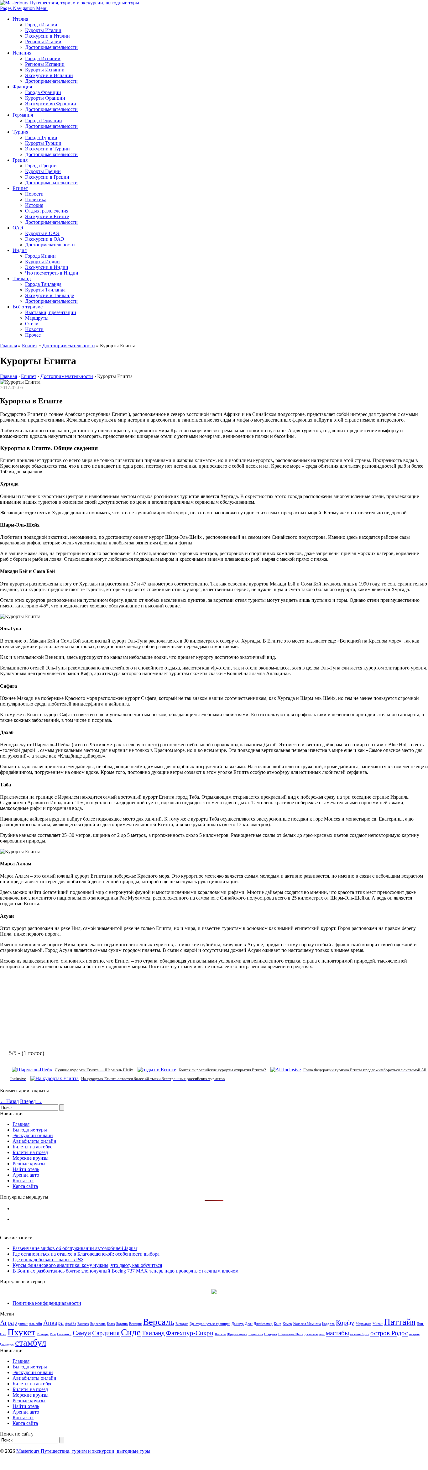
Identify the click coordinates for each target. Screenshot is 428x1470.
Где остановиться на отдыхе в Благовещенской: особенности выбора (86, 1254)
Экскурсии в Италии (47, 36)
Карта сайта (25, 1186)
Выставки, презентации (50, 312)
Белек (111, 1324)
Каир (277, 1324)
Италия (20, 19)
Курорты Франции (45, 98)
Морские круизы (31, 1158)
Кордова (328, 1324)
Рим (53, 1334)
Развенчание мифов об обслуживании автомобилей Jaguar (75, 1248)
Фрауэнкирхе (237, 1334)
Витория (181, 1324)
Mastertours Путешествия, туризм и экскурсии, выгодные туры (83, 1451)
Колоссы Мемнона (307, 1324)
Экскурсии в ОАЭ (44, 239)
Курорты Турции (43, 143)
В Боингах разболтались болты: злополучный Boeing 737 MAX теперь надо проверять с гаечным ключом (125, 1270)
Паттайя (399, 1322)
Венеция (135, 1324)
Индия (20, 250)
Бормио (122, 1324)
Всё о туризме (28, 306)
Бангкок (83, 1324)
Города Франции (43, 92)
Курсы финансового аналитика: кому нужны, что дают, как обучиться (87, 1265)
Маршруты (37, 318)
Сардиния (106, 1333)
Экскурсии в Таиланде (49, 295)
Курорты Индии (42, 261)
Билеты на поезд (30, 1152)
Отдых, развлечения (46, 210)
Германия (23, 115)
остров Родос (389, 1333)
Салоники (64, 1334)
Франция (22, 86)
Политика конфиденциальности (47, 1303)
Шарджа (270, 1334)
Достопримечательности (51, 47)
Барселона (98, 1324)
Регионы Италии (43, 41)
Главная (8, 345)
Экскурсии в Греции (47, 177)
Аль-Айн (35, 1324)
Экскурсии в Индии (46, 267)
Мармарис (363, 1324)
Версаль (158, 1322)
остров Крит (359, 1334)
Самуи (82, 1333)
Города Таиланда (43, 284)
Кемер (287, 1324)
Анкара (53, 1322)
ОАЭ (18, 227)
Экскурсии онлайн (33, 1135)
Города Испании (42, 58)
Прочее (33, 335)
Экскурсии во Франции (50, 103)
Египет (20, 188)
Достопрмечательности (50, 244)
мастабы (337, 1333)
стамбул (30, 1342)
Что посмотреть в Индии (51, 273)
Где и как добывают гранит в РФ (48, 1259)
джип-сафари (315, 1334)
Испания (22, 52)
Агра (7, 1322)
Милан (378, 1324)
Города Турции (41, 137)
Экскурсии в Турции (47, 148)
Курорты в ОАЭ (42, 233)
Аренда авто (26, 1175)
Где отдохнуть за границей (210, 1324)
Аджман (21, 1324)
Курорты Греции (43, 171)
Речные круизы (29, 1163)
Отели (32, 323)
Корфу (345, 1322)
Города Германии (43, 120)
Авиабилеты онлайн (34, 1141)
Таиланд (22, 278)
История (34, 205)
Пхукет (21, 1332)
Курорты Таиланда (45, 289)
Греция (20, 160)
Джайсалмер (263, 1324)
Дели (249, 1324)
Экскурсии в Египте (47, 216)
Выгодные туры (30, 1129)
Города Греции (41, 165)
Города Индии (40, 256)
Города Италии (41, 24)
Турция (20, 131)
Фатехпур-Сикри (189, 1333)
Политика (35, 199)
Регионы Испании (45, 64)
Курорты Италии (43, 30)
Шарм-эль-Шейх (290, 1334)
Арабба (70, 1324)
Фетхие (220, 1334)
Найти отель (26, 1169)
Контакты (23, 1180)
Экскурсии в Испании (49, 75)
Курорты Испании (45, 69)
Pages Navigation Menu (24, 8)
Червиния (255, 1334)
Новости (34, 194)
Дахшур (238, 1324)
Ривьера (43, 1334)
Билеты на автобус (32, 1146)
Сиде (131, 1332)
